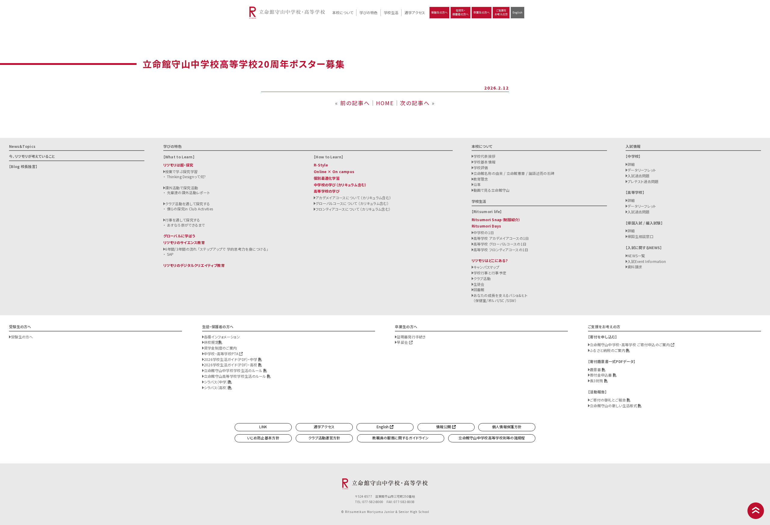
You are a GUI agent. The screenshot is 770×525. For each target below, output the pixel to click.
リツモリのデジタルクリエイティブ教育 (194, 265)
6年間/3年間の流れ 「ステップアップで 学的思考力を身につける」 (217, 249)
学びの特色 (368, 12)
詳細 (631, 164)
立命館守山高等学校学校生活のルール (235, 376)
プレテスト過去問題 (643, 181)
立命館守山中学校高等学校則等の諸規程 (491, 437)
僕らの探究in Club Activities (190, 208)
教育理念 (480, 179)
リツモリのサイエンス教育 (184, 242)
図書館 (479, 289)
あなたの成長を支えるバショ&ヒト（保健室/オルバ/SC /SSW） (500, 298)
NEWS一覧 (636, 255)
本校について (342, 12)
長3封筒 (597, 380)
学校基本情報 (484, 161)
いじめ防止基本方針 (263, 437)
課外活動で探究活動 (181, 187)
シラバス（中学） (216, 381)
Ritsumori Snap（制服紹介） (496, 219)
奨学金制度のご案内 (220, 347)
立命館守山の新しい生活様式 (614, 405)
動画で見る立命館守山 (491, 190)
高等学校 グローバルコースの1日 (500, 243)
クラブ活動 (482, 278)
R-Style (321, 164)
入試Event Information (646, 261)
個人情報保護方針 (507, 426)
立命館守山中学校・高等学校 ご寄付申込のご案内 (630, 344)
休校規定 (211, 342)
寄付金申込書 (601, 374)
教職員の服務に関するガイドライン (400, 437)
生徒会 (479, 284)
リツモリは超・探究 (178, 164)
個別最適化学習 (327, 178)
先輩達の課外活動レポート (188, 192)
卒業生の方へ (481, 12)
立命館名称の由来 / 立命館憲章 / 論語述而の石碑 (514, 173)
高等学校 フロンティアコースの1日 (500, 249)
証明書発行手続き (411, 336)
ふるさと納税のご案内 (608, 350)
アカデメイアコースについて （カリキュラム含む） (353, 197)
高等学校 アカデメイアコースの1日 (501, 238)
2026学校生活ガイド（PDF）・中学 (231, 359)
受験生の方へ (439, 12)
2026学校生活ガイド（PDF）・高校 (231, 364)
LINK (263, 426)
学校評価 (480, 167)
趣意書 (596, 369)
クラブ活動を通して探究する (187, 203)
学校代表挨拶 (484, 156)
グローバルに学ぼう (179, 235)
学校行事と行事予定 (490, 272)
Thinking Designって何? (186, 176)
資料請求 (634, 266)
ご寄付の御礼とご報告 (608, 399)
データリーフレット (641, 169)
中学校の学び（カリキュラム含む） (340, 184)
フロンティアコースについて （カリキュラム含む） (353, 209)
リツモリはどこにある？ (490, 260)
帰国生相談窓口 (640, 236)
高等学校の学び (327, 191)
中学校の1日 (483, 232)
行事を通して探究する (182, 219)
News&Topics (22, 146)
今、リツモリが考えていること (32, 156)
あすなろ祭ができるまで (186, 224)
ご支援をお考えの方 (501, 12)
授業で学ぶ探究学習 (181, 171)
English (517, 12)
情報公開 (444, 426)
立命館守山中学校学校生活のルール (233, 370)
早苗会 (403, 342)
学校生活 (391, 12)
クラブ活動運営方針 (324, 437)
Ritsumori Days (486, 225)
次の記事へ (415, 103)
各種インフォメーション (222, 336)
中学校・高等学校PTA (221, 353)
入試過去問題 (638, 175)
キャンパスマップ (486, 267)
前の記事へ (355, 103)
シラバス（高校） (216, 387)
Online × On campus (334, 171)
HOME (385, 103)
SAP (170, 254)
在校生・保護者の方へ (460, 12)
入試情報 (633, 146)
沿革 (477, 184)
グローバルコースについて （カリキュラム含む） (352, 203)
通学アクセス (415, 12)
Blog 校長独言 (23, 166)
